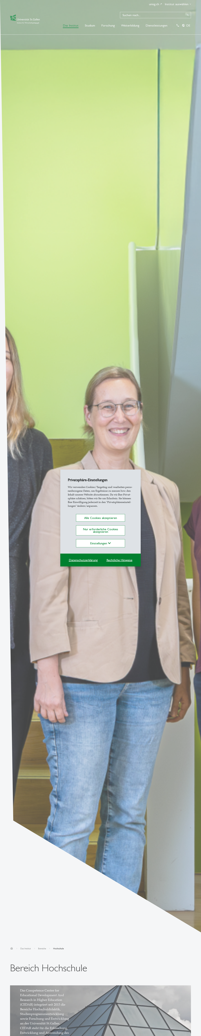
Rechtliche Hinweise (119, 560)
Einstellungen (99, 543)
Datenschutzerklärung (83, 560)
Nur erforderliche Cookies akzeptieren (100, 530)
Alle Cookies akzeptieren (100, 518)
